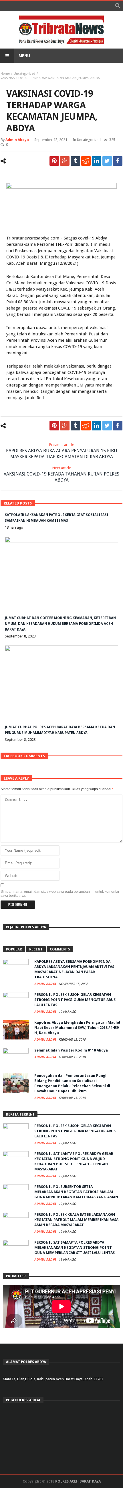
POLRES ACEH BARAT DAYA (78, 1481)
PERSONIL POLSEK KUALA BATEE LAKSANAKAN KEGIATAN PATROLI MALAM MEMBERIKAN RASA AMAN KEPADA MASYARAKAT (76, 1219)
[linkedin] (96, 161)
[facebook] (117, 161)
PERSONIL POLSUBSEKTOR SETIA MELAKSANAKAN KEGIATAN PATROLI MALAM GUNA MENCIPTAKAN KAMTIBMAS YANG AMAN (76, 1191)
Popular (14, 949)
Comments (60, 949)
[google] (65, 161)
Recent (36, 949)
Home (5, 74)
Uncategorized (24, 74)
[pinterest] (54, 161)
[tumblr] (75, 161)
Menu (24, 55)
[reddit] (86, 161)
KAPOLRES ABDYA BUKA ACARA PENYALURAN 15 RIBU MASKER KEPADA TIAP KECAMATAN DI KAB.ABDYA (61, 450)
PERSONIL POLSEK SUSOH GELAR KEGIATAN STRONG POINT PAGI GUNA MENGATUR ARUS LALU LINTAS (75, 999)
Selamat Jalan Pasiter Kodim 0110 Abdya (71, 1050)
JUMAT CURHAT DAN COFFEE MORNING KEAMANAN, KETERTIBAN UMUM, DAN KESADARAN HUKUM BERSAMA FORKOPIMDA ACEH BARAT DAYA (60, 623)
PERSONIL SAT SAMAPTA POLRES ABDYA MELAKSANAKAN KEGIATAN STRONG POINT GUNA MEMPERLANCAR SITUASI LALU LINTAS (74, 1247)
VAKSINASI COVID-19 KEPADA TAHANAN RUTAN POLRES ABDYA (61, 474)
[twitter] (107, 161)
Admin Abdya (17, 140)
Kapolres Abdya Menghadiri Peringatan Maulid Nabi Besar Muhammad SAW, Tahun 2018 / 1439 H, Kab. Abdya (77, 1027)
